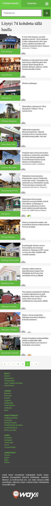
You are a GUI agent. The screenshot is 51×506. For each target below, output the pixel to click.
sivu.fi (6, 445)
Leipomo (7, 401)
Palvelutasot (9, 386)
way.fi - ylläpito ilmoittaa (13, 383)
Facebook (8, 438)
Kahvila (7, 398)
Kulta (6, 460)
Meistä (7, 376)
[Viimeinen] (36, 363)
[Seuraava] (32, 363)
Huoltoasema (9, 405)
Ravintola (8, 396)
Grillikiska (8, 408)
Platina (7, 462)
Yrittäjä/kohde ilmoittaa (13, 425)
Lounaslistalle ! (10, 447)
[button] (47, 3)
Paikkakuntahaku (11, 418)
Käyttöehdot (9, 378)
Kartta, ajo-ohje (10, 430)
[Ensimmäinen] (4, 363)
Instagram (8, 440)
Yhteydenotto (9, 381)
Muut (6, 410)
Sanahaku (8, 420)
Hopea (6, 458)
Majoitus (7, 393)
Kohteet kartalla (10, 423)
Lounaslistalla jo (10, 428)
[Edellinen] (9, 363)
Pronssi (7, 455)
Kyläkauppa (8, 403)
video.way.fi (8, 443)
